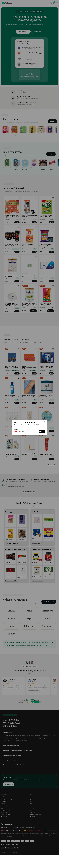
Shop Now (41, 431)
